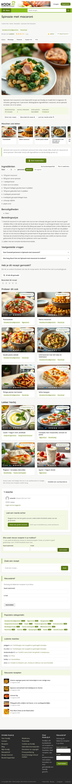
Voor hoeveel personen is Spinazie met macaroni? (21, 252)
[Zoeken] (68, 10)
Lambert (11, 34)
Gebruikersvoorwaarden (30, 747)
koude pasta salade (10, 355)
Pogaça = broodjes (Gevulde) (14, 470)
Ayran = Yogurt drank (47, 470)
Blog (3, 747)
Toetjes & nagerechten (10, 435)
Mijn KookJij (6, 749)
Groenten (21, 629)
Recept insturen (7, 755)
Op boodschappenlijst (48, 166)
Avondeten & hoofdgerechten (10, 30)
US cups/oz (38, 169)
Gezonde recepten (60, 629)
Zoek (64, 568)
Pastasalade (8, 319)
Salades (47, 629)
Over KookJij (6, 738)
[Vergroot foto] (4, 92)
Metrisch (29, 169)
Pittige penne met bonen (12, 392)
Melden (12, 502)
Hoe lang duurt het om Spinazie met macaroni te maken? (24, 258)
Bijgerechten (25, 322)
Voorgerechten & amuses (25, 435)
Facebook (67, 781)
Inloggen (56, 4)
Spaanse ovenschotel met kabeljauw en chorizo (26, 688)
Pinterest (19, 39)
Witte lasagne (44, 392)
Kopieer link (28, 39)
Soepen (28, 624)
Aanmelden (63, 550)
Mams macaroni (45, 319)
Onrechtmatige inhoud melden (30, 756)
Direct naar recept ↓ (11, 117)
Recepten (17, 24)
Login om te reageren (13, 505)
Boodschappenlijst (8, 758)
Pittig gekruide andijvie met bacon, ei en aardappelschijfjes (30, 703)
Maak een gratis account (18, 525)
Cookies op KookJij (28, 744)
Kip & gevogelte (34, 629)
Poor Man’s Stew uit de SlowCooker (22, 710)
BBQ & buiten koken (47, 626)
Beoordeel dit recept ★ (27, 117)
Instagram (60, 781)
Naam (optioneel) (8, 545)
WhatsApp (11, 39)
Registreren (65, 4)
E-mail (32, 545)
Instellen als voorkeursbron (57, 482)
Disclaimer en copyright (30, 749)
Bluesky (52, 781)
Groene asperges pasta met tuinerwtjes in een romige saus (30, 680)
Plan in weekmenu (63, 166)
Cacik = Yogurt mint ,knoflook (14, 433)
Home (11, 24)
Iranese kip (14, 695)
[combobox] (46, 10)
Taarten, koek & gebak (20, 473)
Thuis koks (25, 741)
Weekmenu (26, 738)
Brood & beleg (52, 437)
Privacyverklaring (28, 752)
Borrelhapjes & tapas (12, 626)
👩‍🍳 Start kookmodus (36, 161)
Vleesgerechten (46, 621)
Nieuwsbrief (6, 752)
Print (36, 39)
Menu (8, 10)
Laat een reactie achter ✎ (46, 117)
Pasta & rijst (24, 30)
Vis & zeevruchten (59, 624)
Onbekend (45, 112)
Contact (4, 741)
